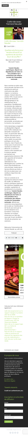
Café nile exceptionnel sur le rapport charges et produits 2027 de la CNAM (13, 313)
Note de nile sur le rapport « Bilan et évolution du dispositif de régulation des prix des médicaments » (13, 334)
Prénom (6, 402)
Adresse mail (7, 415)
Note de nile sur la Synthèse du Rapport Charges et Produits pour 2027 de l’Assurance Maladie (13, 319)
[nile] (14, 12)
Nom (5, 408)
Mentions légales (9, 381)
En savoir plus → (9, 379)
